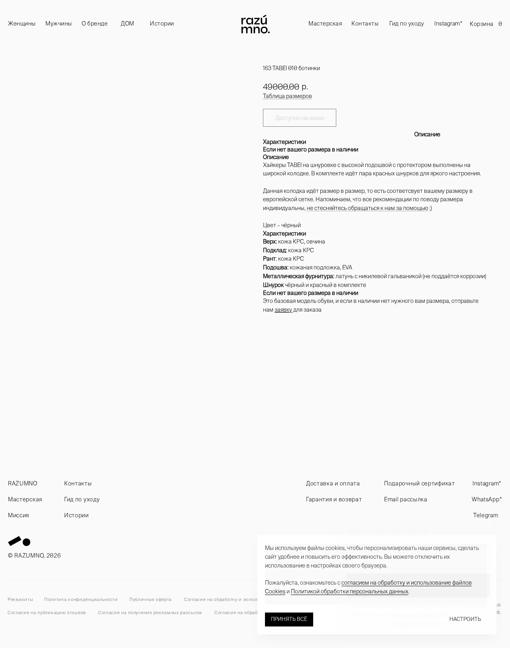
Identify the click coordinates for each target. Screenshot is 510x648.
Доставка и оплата (333, 483)
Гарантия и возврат (334, 499)
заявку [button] (283, 309)
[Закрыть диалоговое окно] (495, 522)
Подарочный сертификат (419, 483)
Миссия (18, 515)
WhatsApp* (487, 499)
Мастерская (325, 23)
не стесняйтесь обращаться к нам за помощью (367, 208)
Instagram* (448, 23)
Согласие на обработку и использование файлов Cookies (250, 599)
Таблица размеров (287, 96)
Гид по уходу (406, 23)
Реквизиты (20, 599)
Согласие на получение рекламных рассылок (150, 612)
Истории (162, 23)
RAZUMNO (22, 483)
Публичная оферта (150, 599)
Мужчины (58, 23)
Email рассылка (406, 499)
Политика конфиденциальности (81, 599)
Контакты (365, 23)
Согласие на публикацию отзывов (47, 612)
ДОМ (127, 23)
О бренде (95, 23)
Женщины (22, 23)
